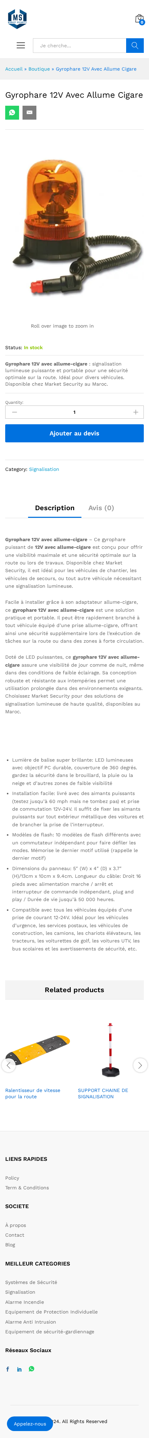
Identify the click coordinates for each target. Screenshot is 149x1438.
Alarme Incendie (24, 1302)
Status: (13, 347)
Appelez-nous (30, 1424)
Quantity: (14, 402)
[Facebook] (8, 1369)
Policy (12, 1178)
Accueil (14, 69)
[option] (38, 1064)
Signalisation (44, 469)
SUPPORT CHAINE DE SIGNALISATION (103, 1093)
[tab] (54, 510)
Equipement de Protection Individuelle (51, 1312)
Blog (10, 1244)
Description (54, 507)
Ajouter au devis (74, 433)
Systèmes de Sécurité (31, 1282)
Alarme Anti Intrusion (30, 1322)
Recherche (135, 45)
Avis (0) (101, 507)
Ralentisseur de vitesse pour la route (32, 1093)
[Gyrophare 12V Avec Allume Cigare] (12, 113)
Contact (14, 1235)
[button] (38, 1079)
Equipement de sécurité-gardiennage (49, 1331)
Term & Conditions (27, 1187)
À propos (15, 1225)
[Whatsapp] (31, 1369)
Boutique (39, 69)
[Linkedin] (19, 1369)
